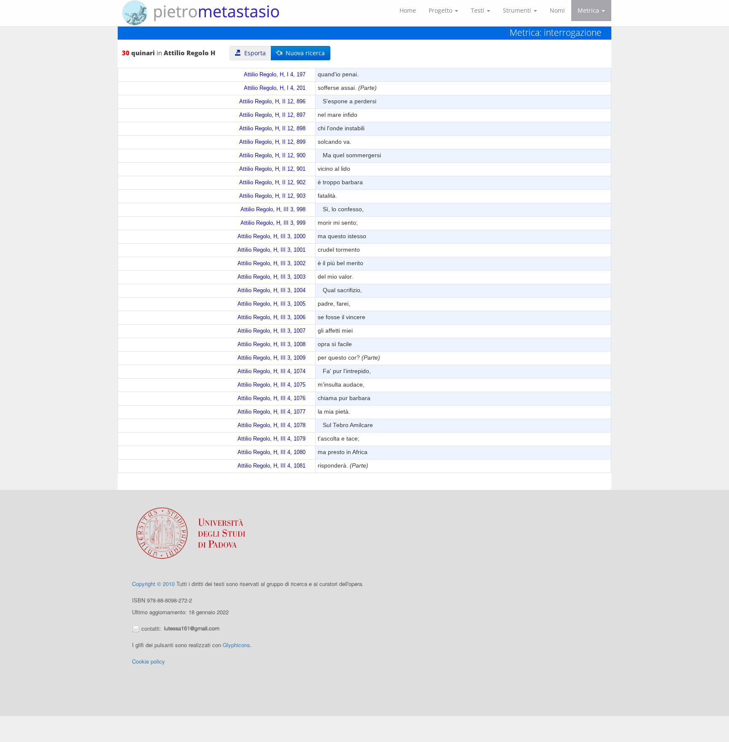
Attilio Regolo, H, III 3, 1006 (271, 317)
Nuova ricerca (303, 53)
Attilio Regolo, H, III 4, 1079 (271, 439)
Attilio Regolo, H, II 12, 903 (272, 196)
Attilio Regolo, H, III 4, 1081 (271, 466)
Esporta (253, 53)
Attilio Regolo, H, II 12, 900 (272, 156)
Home (408, 10)
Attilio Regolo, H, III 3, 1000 (271, 236)
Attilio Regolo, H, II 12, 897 (272, 115)
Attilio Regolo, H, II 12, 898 (272, 129)
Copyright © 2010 (153, 584)
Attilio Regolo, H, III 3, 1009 (271, 358)
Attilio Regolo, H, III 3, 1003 (271, 277)
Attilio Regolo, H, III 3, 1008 (271, 344)
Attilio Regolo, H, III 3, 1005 (271, 304)
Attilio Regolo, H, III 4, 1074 (271, 371)
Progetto (441, 10)
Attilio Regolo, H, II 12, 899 (272, 142)
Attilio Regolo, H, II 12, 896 (272, 102)
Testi (478, 10)
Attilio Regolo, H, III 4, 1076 (271, 398)
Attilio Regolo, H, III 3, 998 (272, 209)
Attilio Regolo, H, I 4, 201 (274, 88)
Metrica (589, 10)
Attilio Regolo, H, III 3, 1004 (271, 290)
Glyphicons (236, 645)
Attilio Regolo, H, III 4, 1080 (271, 452)
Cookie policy (148, 661)
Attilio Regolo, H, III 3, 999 (272, 223)
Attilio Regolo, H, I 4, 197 (274, 75)
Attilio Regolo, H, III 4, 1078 (271, 425)
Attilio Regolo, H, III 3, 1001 (271, 250)
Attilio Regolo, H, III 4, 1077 (271, 412)
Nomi (557, 10)
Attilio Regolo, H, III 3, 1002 (271, 263)
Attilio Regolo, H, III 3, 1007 (271, 331)
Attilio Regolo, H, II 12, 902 (272, 183)
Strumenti (518, 10)
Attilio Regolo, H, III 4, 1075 (271, 385)
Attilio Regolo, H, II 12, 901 (272, 169)
